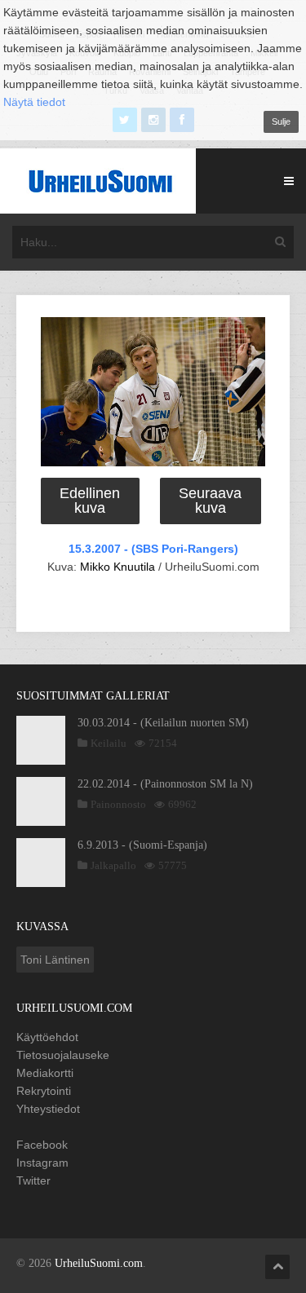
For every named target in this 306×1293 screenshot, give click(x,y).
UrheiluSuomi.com (99, 1263)
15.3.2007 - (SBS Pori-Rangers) (153, 548)
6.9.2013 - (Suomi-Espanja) (142, 845)
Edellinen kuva (90, 500)
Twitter (33, 1180)
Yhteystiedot (48, 1108)
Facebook (42, 1144)
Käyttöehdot (47, 1037)
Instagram (42, 1162)
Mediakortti (44, 1072)
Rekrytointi (43, 1090)
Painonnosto (118, 804)
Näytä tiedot (34, 101)
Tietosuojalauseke (62, 1054)
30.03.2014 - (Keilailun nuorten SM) (163, 723)
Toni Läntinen (55, 959)
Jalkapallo (113, 865)
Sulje (281, 121)
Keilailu (108, 743)
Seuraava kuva (210, 500)
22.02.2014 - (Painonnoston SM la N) (165, 784)
